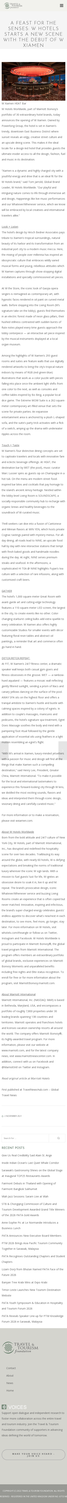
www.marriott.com (13, 1050)
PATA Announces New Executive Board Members (31, 1235)
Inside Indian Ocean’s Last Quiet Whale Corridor (30, 1163)
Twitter (52, 932)
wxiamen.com (24, 820)
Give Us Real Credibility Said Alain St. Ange (27, 1155)
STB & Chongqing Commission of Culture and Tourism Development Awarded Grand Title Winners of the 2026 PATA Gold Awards (33, 1209)
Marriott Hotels (40, 1078)
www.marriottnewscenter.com (33, 1056)
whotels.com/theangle (15, 932)
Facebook (26, 938)
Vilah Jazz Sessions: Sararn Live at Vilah (25, 1196)
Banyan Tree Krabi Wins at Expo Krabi (24, 1282)
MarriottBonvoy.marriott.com (37, 983)
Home (10, 1390)
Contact (11, 1368)
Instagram (8, 938)
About (10, 1375)
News (9, 1383)
